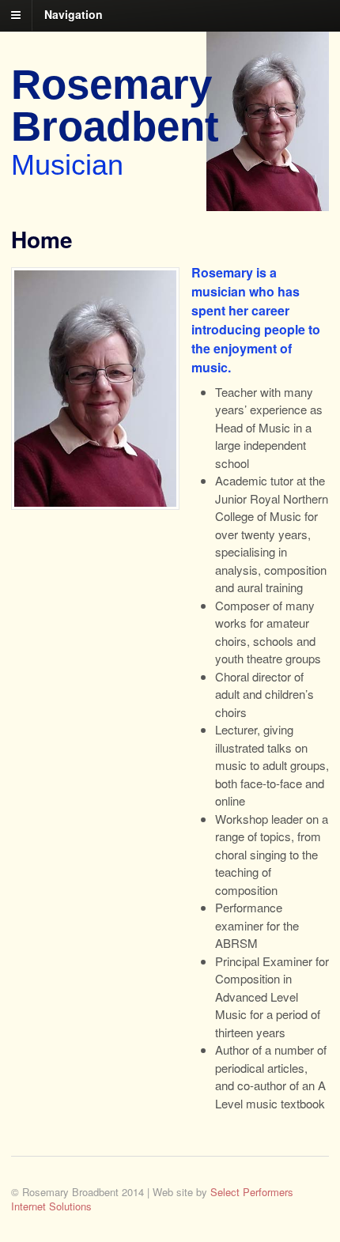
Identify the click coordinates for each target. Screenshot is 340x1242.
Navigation (73, 14)
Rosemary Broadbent (115, 105)
